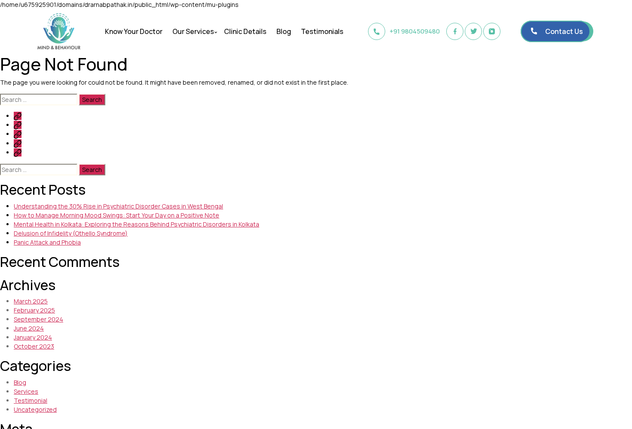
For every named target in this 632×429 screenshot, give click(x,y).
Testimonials (322, 31)
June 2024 (29, 328)
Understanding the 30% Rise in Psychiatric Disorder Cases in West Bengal (118, 206)
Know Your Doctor (134, 31)
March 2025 (31, 301)
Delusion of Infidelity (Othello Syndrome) (71, 233)
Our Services (193, 31)
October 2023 (34, 346)
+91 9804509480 (415, 31)
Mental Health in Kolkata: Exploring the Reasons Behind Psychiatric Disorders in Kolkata (136, 224)
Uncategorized (35, 409)
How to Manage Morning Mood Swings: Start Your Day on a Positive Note (116, 215)
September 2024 (38, 319)
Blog (283, 31)
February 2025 (34, 310)
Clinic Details (245, 31)
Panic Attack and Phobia (47, 242)
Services (26, 391)
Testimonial (30, 400)
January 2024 (33, 337)
